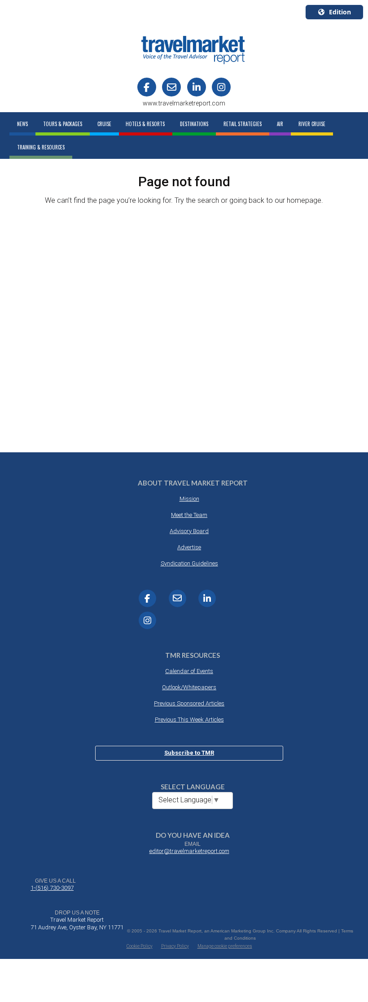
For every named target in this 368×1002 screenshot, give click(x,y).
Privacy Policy (175, 946)
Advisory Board (189, 531)
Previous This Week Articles (189, 719)
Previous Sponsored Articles (189, 703)
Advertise (189, 547)
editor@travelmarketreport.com (189, 851)
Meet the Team (189, 515)
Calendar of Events (189, 671)
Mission (189, 498)
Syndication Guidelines (189, 563)
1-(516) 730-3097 (52, 887)
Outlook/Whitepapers (189, 687)
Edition (340, 12)
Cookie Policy (140, 946)
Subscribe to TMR (189, 752)
